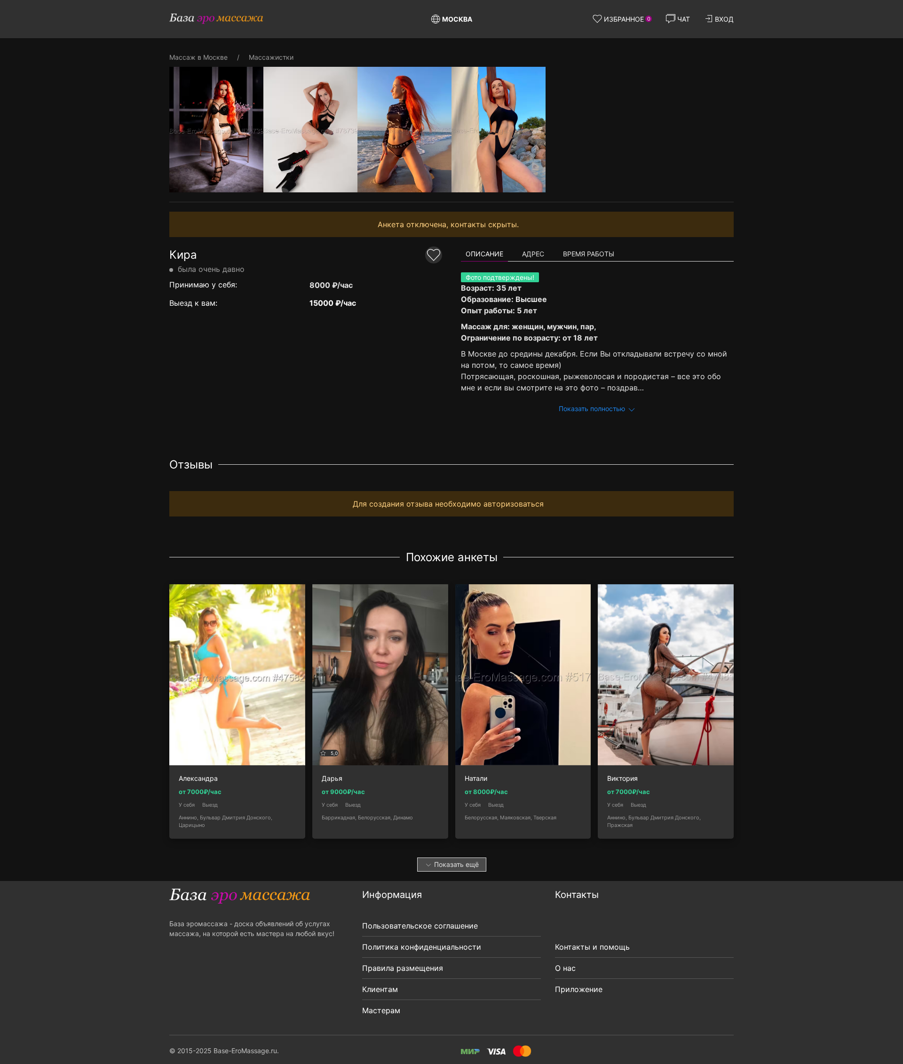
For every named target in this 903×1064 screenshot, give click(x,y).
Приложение (578, 989)
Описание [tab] (484, 254)
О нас (565, 968)
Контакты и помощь (592, 947)
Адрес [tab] (533, 254)
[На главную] (216, 19)
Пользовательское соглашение (420, 925)
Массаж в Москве (198, 57)
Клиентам (380, 989)
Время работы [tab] (588, 254)
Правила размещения (402, 968)
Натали (476, 778)
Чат (683, 19)
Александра (198, 778)
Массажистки (271, 57)
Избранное (627, 19)
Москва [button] (457, 19)
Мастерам (381, 1010)
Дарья (332, 778)
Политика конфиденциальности (421, 947)
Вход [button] (724, 19)
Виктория (622, 778)
